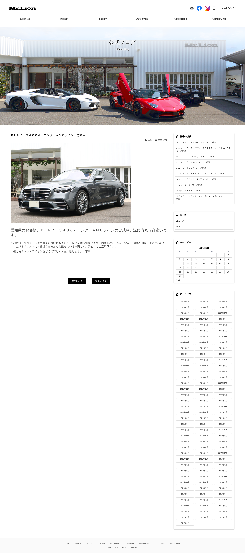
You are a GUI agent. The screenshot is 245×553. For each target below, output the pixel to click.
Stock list (78, 543)
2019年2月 (185, 476)
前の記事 (78, 281)
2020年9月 (223, 436)
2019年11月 (185, 459)
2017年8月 (185, 511)
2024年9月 (223, 342)
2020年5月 (185, 447)
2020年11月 (185, 436)
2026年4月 (204, 307)
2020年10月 (204, 436)
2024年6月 (223, 348)
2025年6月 (223, 325)
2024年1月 (204, 360)
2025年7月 (204, 325)
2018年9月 (223, 482)
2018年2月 (185, 500)
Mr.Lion (23, 8)
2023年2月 (185, 383)
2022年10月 (204, 389)
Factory (102, 543)
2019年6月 (223, 465)
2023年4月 (204, 377)
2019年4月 (204, 471)
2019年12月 (223, 453)
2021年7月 (204, 418)
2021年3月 (223, 424)
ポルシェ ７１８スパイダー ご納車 (193, 162)
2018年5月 (185, 494)
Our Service (114, 543)
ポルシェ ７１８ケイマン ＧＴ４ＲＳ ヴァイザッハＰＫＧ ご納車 (203, 149)
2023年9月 (223, 366)
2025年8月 (185, 325)
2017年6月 (223, 511)
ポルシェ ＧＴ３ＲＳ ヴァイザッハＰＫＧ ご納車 (200, 173)
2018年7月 (204, 488)
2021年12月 (223, 406)
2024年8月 (185, 348)
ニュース (180, 221)
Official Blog (129, 543)
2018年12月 (223, 476)
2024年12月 (223, 336)
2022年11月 (185, 389)
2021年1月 (204, 430)
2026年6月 (223, 301)
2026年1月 (204, 313)
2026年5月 (185, 307)
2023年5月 (185, 377)
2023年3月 (223, 377)
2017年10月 (204, 506)
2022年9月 (223, 389)
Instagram (207, 8)
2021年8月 (185, 418)
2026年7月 (204, 301)
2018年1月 (204, 500)
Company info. (144, 543)
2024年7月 (204, 348)
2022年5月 (185, 401)
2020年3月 (223, 447)
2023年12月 (223, 360)
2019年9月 (223, 459)
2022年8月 (185, 395)
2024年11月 (185, 342)
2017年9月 (223, 506)
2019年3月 (223, 471)
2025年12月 (223, 313)
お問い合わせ (192, 8)
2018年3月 (223, 494)
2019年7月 (204, 465)
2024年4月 (204, 354)
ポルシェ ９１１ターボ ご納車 (191, 168)
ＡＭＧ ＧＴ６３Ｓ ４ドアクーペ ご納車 (196, 179)
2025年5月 (185, 331)
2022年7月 (204, 395)
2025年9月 (223, 319)
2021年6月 (223, 418)
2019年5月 (185, 471)
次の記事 (100, 281)
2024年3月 (223, 354)
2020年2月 (185, 453)
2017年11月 (185, 506)
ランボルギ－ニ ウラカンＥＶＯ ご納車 (195, 156)
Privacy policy (175, 543)
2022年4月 (204, 401)
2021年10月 (204, 412)
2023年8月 (185, 371)
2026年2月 (185, 313)
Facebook (199, 8)
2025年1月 (204, 336)
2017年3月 (223, 517)
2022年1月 (204, 406)
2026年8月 (185, 301)
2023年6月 (223, 371)
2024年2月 (185, 360)
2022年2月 (185, 406)
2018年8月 (185, 488)
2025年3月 (223, 331)
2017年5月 (185, 517)
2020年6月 (223, 441)
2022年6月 (223, 395)
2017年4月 (204, 517)
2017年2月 (185, 523)
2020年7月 (204, 441)
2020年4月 (204, 447)
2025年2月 (185, 336)
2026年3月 (223, 307)
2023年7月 (204, 371)
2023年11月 (185, 366)
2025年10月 (204, 319)
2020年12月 (223, 430)
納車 (150, 140)
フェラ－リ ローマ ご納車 (189, 185)
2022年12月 (223, 383)
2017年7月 (204, 511)
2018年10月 (204, 482)
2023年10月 (204, 366)
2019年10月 (204, 459)
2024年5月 (185, 354)
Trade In (90, 543)
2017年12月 (223, 500)
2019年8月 (185, 465)
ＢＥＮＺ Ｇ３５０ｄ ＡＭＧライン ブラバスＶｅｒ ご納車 (203, 197)
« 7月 (178, 280)
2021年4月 (204, 424)
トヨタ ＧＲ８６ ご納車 (188, 190)
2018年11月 (185, 482)
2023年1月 (204, 383)
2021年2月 (185, 430)
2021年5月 (185, 424)
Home (67, 543)
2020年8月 (185, 441)
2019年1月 (204, 476)
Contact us (160, 543)
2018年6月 (223, 488)
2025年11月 (185, 319)
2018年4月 (204, 494)
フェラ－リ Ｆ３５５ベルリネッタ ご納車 (196, 142)
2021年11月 (185, 412)
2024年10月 (204, 342)
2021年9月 (223, 412)
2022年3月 (223, 401)
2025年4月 (204, 331)
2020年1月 (204, 453)
